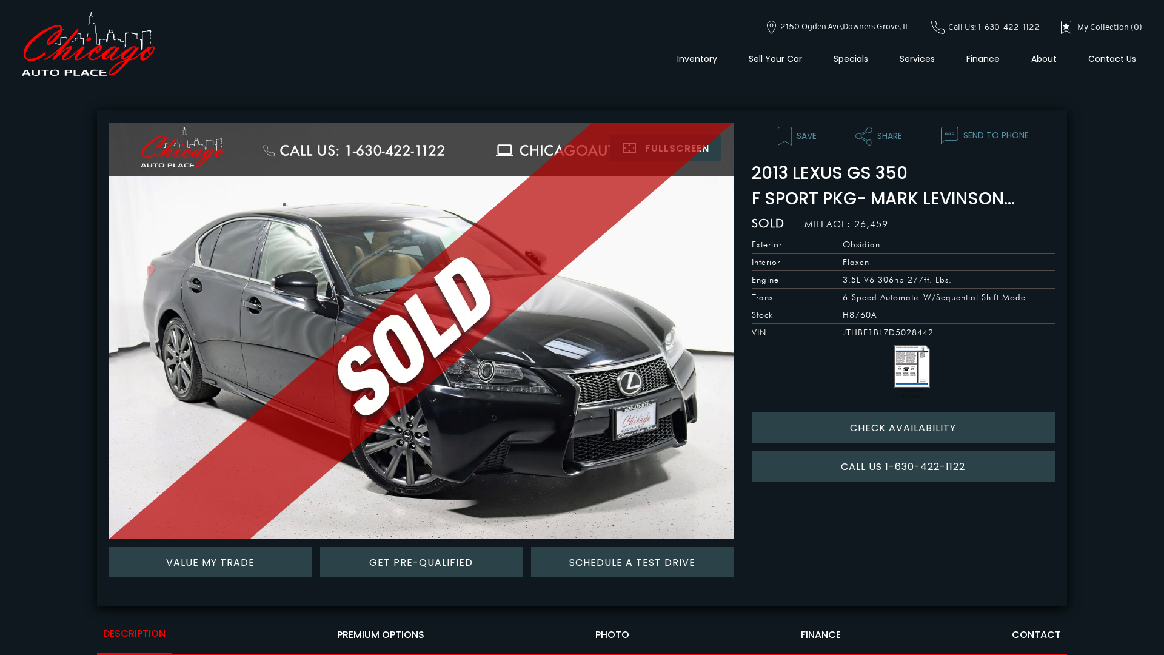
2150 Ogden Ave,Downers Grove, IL (844, 27)
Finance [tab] (821, 635)
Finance (983, 59)
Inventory (697, 59)
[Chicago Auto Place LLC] (88, 44)
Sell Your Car (775, 59)
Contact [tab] (1036, 635)
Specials (851, 59)
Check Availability (903, 428)
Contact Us (1112, 59)
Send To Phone (996, 135)
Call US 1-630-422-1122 (903, 467)
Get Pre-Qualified (421, 562)
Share (889, 136)
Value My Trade (210, 562)
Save (807, 136)
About (1044, 59)
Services (917, 59)
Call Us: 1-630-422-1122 (993, 27)
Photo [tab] (612, 635)
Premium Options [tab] (380, 635)
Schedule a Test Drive (632, 562)
